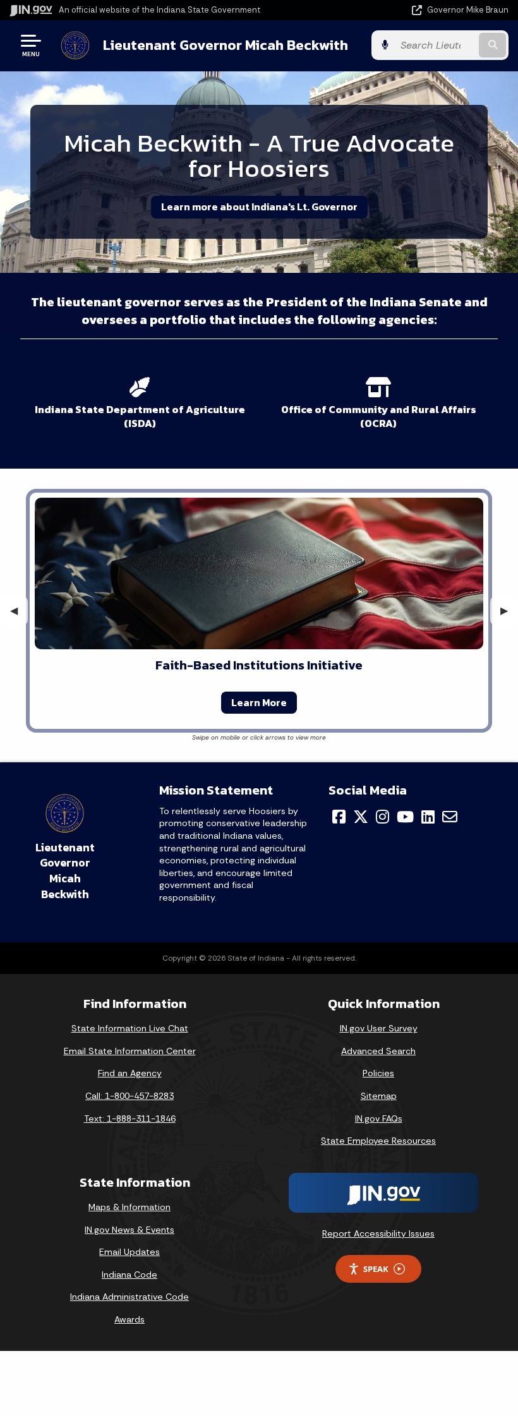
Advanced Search (378, 1051)
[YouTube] (405, 816)
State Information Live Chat (129, 1028)
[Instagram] (382, 816)
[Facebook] (339, 816)
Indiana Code (129, 1274)
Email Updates (129, 1251)
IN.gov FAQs (378, 1118)
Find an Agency (130, 1073)
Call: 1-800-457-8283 (129, 1095)
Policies (378, 1073)
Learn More (259, 702)
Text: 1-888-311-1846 (130, 1118)
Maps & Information (129, 1207)
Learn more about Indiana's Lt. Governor (259, 206)
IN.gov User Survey (379, 1028)
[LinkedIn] (428, 816)
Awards (129, 1319)
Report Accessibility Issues (378, 1233)
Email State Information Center (130, 1051)
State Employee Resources (378, 1140)
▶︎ (509, 610)
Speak (375, 1269)
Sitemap (379, 1095)
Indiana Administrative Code (129, 1296)
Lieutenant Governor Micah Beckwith (225, 45)
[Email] (449, 816)
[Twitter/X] (360, 816)
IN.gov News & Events (129, 1229)
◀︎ (19, 610)
